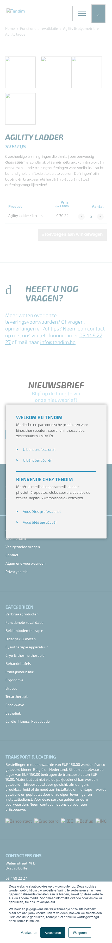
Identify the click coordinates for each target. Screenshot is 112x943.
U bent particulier (37, 460)
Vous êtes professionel (42, 511)
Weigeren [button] (80, 932)
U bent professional (39, 449)
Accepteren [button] (53, 932)
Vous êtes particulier (40, 522)
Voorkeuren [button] (29, 932)
